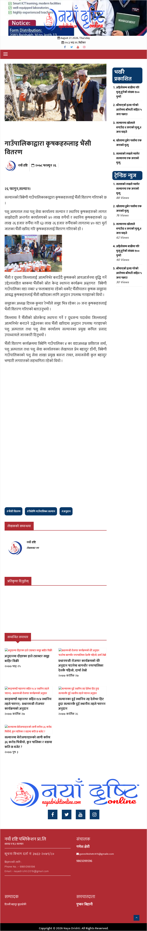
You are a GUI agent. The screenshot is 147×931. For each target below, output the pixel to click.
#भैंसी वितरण (13, 511)
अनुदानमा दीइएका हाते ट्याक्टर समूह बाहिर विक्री (27, 659)
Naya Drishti (72, 928)
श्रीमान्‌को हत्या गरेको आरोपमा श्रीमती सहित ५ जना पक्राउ (129, 110)
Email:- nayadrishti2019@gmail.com (27, 871)
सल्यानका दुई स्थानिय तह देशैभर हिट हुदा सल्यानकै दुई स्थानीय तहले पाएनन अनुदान (81, 703)
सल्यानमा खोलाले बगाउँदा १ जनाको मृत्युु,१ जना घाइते (128, 128)
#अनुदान (66, 511)
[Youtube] (80, 814)
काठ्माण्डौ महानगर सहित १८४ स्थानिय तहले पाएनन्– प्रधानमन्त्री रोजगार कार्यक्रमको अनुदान (28, 703)
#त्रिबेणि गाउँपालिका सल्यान (41, 511)
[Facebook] (52, 814)
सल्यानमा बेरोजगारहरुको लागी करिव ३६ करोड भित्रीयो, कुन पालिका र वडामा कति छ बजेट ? (28, 742)
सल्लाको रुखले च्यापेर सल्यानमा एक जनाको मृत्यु (128, 158)
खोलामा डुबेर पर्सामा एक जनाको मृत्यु (129, 143)
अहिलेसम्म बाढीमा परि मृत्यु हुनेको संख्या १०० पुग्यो (128, 92)
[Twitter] (66, 814)
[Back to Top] (136, 918)
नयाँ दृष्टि (22, 165)
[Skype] (94, 814)
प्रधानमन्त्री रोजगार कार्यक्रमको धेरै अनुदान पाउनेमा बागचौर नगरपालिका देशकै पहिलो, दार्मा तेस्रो (80, 665)
